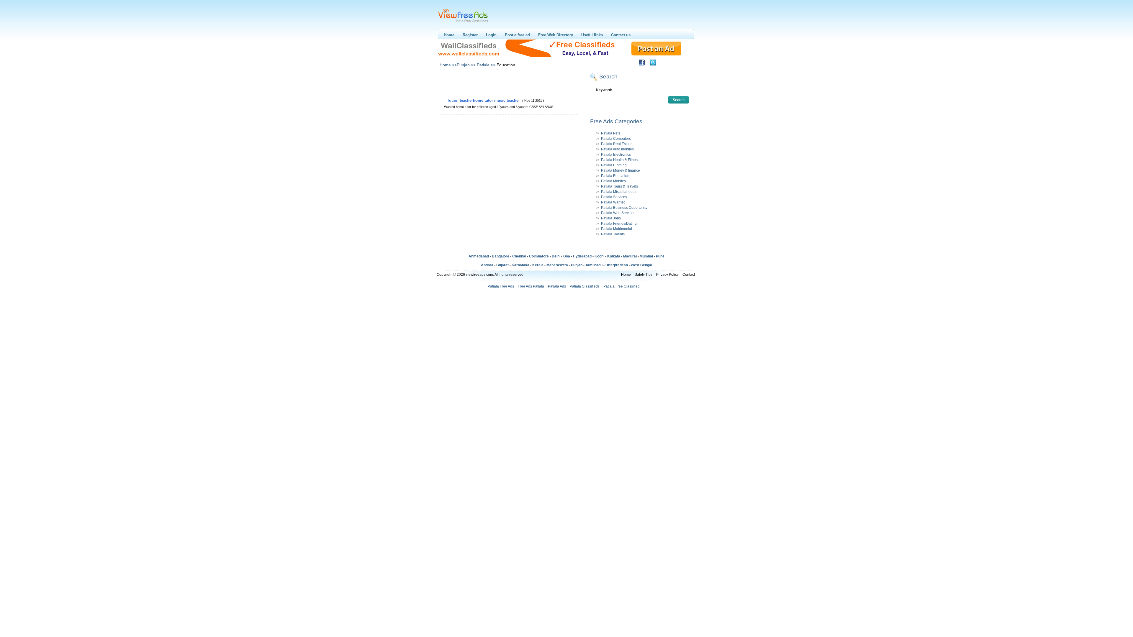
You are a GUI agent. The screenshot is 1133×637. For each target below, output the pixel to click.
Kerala (537, 265)
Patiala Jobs (611, 218)
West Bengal (641, 265)
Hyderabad (582, 256)
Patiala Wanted (613, 202)
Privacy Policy (667, 274)
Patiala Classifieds (585, 286)
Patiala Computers (616, 139)
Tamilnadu (593, 265)
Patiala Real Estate (616, 144)
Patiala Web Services (618, 213)
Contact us (621, 35)
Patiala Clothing (614, 165)
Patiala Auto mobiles (617, 149)
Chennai (519, 256)
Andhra (487, 265)
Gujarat (502, 265)
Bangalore (500, 256)
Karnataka (520, 265)
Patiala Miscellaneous (618, 192)
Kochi (599, 256)
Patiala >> (486, 65)
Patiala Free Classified (621, 286)
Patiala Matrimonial (616, 229)
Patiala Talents (613, 234)
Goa (566, 256)
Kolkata (613, 256)
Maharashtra (557, 265)
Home (449, 35)
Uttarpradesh (616, 265)
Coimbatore (539, 256)
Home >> (448, 65)
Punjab (576, 265)
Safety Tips (643, 274)
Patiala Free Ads (501, 286)
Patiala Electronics (616, 154)
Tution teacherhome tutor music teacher (484, 100)
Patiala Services (614, 197)
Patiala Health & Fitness (620, 160)
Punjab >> (466, 65)
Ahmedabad (479, 256)
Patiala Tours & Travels (619, 186)
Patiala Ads (557, 286)
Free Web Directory (555, 35)
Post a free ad (517, 35)
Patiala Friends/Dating (619, 223)
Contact (688, 274)
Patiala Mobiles (613, 181)
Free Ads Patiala (531, 286)
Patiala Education (615, 176)
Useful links (592, 35)
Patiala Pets (610, 133)
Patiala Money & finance (620, 170)
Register (470, 35)
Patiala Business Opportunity (624, 208)
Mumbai (646, 256)
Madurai (630, 256)
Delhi (556, 256)
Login (491, 35)
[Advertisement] (509, 85)
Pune (660, 256)
